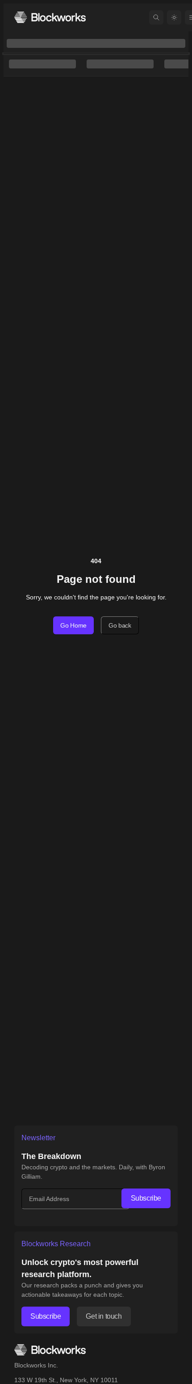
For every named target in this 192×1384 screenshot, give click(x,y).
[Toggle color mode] (174, 17)
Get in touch (103, 1316)
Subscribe (146, 1198)
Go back (120, 625)
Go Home (73, 625)
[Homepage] (50, 17)
